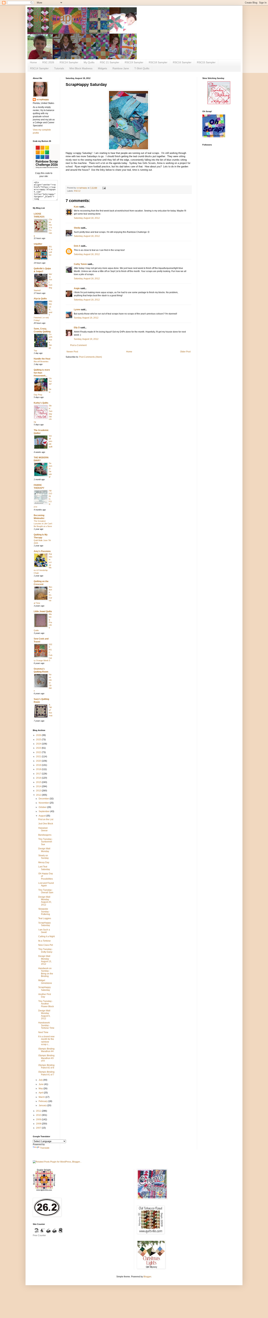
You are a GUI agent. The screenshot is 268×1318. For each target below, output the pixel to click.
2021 (39, 756)
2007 (39, 1128)
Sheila (77, 228)
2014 (39, 786)
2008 (39, 1123)
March (42, 1097)
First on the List (45, 819)
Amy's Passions (42, 551)
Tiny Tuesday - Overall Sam (45, 891)
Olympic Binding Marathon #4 (46, 1050)
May (41, 1088)
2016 (39, 778)
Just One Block (45, 823)
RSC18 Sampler (158, 62)
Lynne (77, 309)
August (42, 815)
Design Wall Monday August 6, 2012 (44, 1014)
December (44, 798)
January (43, 1105)
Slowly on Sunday (43, 856)
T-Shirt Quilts (141, 68)
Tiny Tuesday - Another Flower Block (46, 1004)
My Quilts (89, 62)
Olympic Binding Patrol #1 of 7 (46, 1073)
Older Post (185, 351)
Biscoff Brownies (41, 361)
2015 (39, 782)
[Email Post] (104, 188)
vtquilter (38, 244)
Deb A (77, 246)
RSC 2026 (48, 62)
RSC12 (77, 191)
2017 (39, 773)
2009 (39, 1119)
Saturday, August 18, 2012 (87, 218)
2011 (39, 1111)
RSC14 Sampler (39, 68)
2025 (39, 739)
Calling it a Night (46, 936)
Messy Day (43, 862)
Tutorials (59, 68)
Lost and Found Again (46, 884)
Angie (77, 288)
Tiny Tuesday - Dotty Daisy (45, 950)
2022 (39, 752)
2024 (39, 743)
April (41, 1092)
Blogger (147, 1276)
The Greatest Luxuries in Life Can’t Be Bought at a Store (43, 524)
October (43, 807)
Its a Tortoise (44, 941)
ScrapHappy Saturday (44, 924)
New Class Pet (45, 945)
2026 (39, 735)
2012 (39, 795)
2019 (39, 765)
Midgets (102, 68)
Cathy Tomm (80, 264)
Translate (44, 1148)
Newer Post (72, 351)
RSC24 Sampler (69, 62)
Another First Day (44, 995)
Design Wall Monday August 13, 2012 (45, 960)
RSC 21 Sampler (109, 62)
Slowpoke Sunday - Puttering (44, 911)
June (41, 1084)
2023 (39, 748)
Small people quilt (50, 441)
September (44, 811)
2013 (39, 790)
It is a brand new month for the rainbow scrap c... (46, 1040)
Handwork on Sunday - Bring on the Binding (45, 972)
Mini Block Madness (80, 68)
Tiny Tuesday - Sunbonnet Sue (45, 842)
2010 (39, 1115)
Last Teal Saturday (44, 867)
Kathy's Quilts (41, 403)
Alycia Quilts (40, 298)
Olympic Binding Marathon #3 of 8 (46, 1058)
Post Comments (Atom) (90, 357)
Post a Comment (78, 345)
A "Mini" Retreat (50, 710)
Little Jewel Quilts (43, 611)
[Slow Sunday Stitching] (218, 103)
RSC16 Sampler (182, 62)
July (41, 1080)
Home (33, 62)
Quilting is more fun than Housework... (42, 373)
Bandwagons (44, 835)
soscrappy (57, 17)
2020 (39, 761)
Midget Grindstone (45, 981)
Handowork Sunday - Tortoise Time (46, 1025)
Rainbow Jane (120, 68)
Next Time (43, 1032)
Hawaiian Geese (43, 829)
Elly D (77, 327)
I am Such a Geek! (44, 931)
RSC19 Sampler (134, 62)
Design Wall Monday (44, 849)
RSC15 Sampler (206, 62)
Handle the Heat (42, 358)
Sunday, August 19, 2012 (86, 317)
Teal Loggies (44, 918)
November (44, 803)
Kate (76, 206)
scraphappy (42, 99)
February (43, 1101)
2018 (39, 769)
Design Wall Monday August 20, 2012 (45, 901)
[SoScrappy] (46, 168)
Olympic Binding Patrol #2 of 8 (46, 1066)
